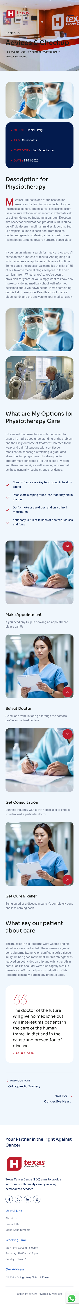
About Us (11, 1218)
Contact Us (12, 1224)
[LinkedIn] (27, 1199)
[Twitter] (18, 1199)
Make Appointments (18, 1230)
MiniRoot (57, 1293)
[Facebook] (9, 1199)
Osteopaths (29, 140)
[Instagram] (36, 1199)
